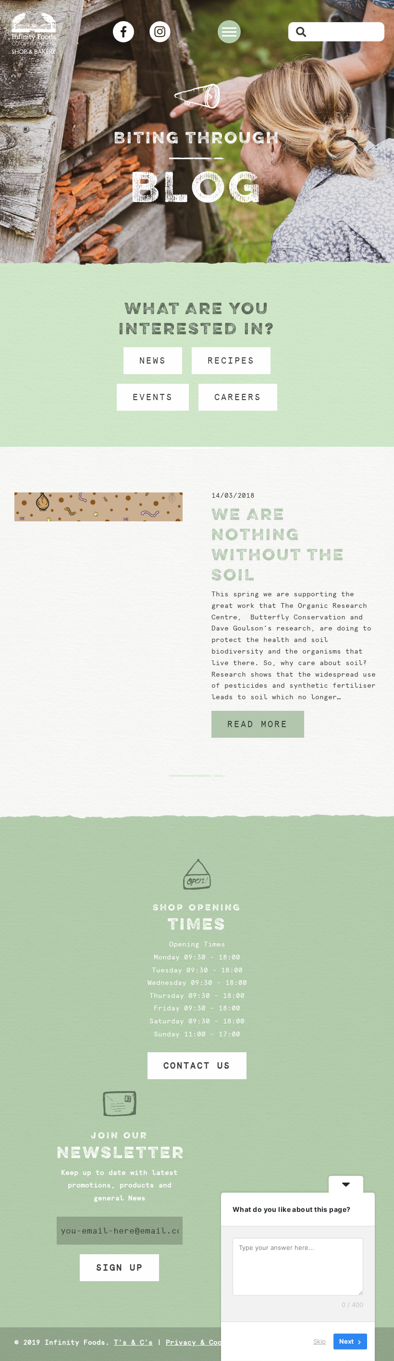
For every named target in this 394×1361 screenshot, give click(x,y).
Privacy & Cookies (202, 1342)
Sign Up (119, 1267)
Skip (319, 1341)
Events (153, 397)
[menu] (229, 31)
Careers (237, 397)
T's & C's (133, 1342)
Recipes (231, 360)
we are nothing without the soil (278, 544)
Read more (257, 724)
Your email (120, 1231)
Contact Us (197, 1065)
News (152, 360)
